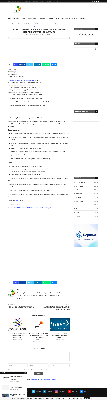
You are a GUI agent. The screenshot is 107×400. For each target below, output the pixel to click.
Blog (57, 18)
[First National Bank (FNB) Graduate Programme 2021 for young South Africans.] (5, 387)
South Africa (87, 201)
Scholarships (27, 1)
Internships (42, 1)
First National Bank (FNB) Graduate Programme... (16, 386)
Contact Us (55, 1)
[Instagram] (94, 1)
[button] (9, 330)
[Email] (98, 1)
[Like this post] (16, 64)
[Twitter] (90, 1)
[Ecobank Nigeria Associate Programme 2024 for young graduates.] (60, 324)
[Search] (98, 18)
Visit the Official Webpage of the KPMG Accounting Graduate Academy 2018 (30, 208)
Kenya (87, 208)
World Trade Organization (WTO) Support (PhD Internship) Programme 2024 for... (17, 335)
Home (9, 1)
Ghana (87, 212)
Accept (86, 398)
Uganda (87, 216)
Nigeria (87, 205)
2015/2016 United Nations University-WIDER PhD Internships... (17, 378)
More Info (93, 398)
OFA (32, 34)
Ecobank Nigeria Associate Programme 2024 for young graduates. (59, 335)
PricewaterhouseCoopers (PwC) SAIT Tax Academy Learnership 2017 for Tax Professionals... (38, 335)
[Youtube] (96, 1)
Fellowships (35, 1)
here (16, 200)
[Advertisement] (70, 9)
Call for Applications (17, 1)
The (21, 80)
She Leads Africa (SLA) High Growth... (17, 395)
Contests (49, 1)
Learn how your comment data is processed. (44, 379)
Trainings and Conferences (69, 18)
